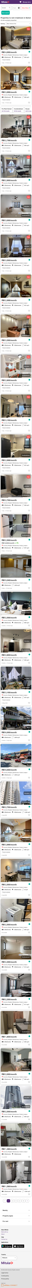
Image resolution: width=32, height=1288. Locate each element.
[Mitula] (5, 2)
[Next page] (27, 1200)
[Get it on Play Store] (7, 1246)
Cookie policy (5, 1275)
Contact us (4, 1239)
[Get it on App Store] (18, 1246)
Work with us (4, 1232)
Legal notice (4, 1272)
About (3, 1234)
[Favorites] (20, 2)
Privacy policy (5, 1278)
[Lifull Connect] (9, 1286)
